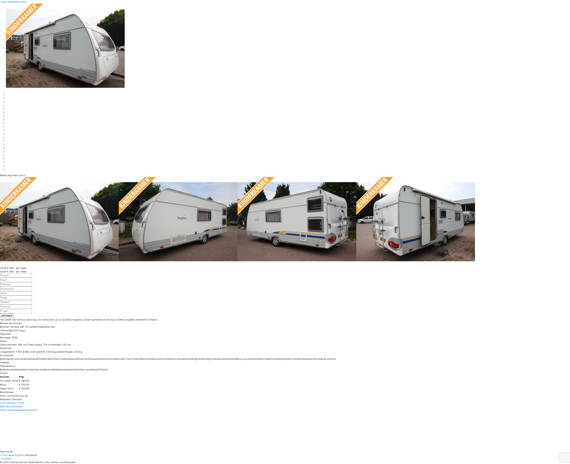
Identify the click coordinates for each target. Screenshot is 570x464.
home (23, 1)
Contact (5, 458)
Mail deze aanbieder (11, 406)
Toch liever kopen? (11, 455)
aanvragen (6, 315)
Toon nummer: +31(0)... (13, 402)
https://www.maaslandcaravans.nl (19, 409)
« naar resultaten (9, 1)
